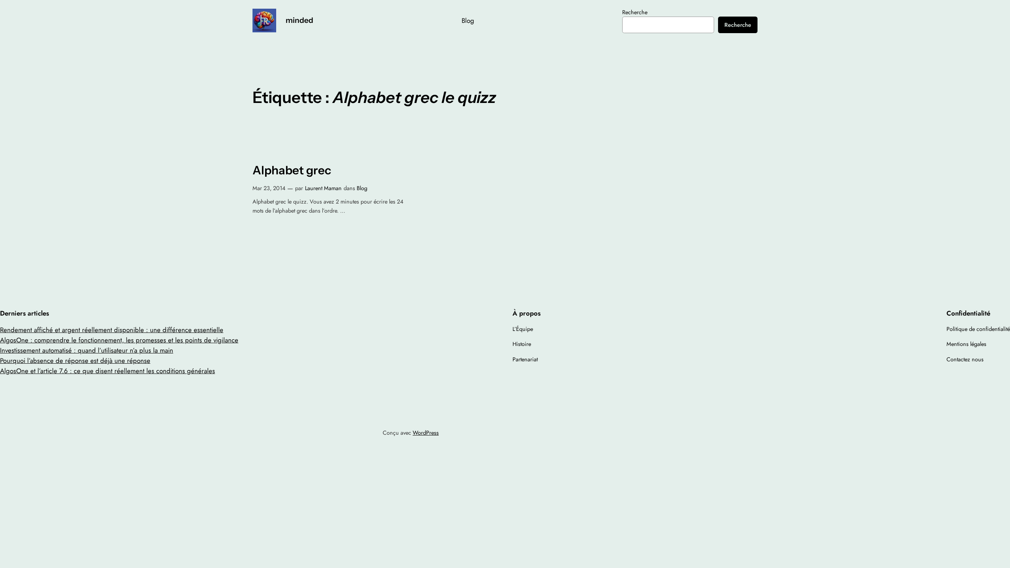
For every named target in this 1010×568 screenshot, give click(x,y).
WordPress (426, 433)
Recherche (634, 12)
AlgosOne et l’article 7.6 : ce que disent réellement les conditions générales (107, 371)
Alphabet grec (291, 170)
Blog (362, 188)
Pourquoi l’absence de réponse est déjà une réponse (75, 360)
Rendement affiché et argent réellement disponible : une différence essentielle (111, 329)
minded (299, 20)
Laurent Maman (323, 188)
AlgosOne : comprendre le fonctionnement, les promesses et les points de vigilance (119, 340)
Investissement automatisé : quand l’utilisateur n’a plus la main (86, 350)
